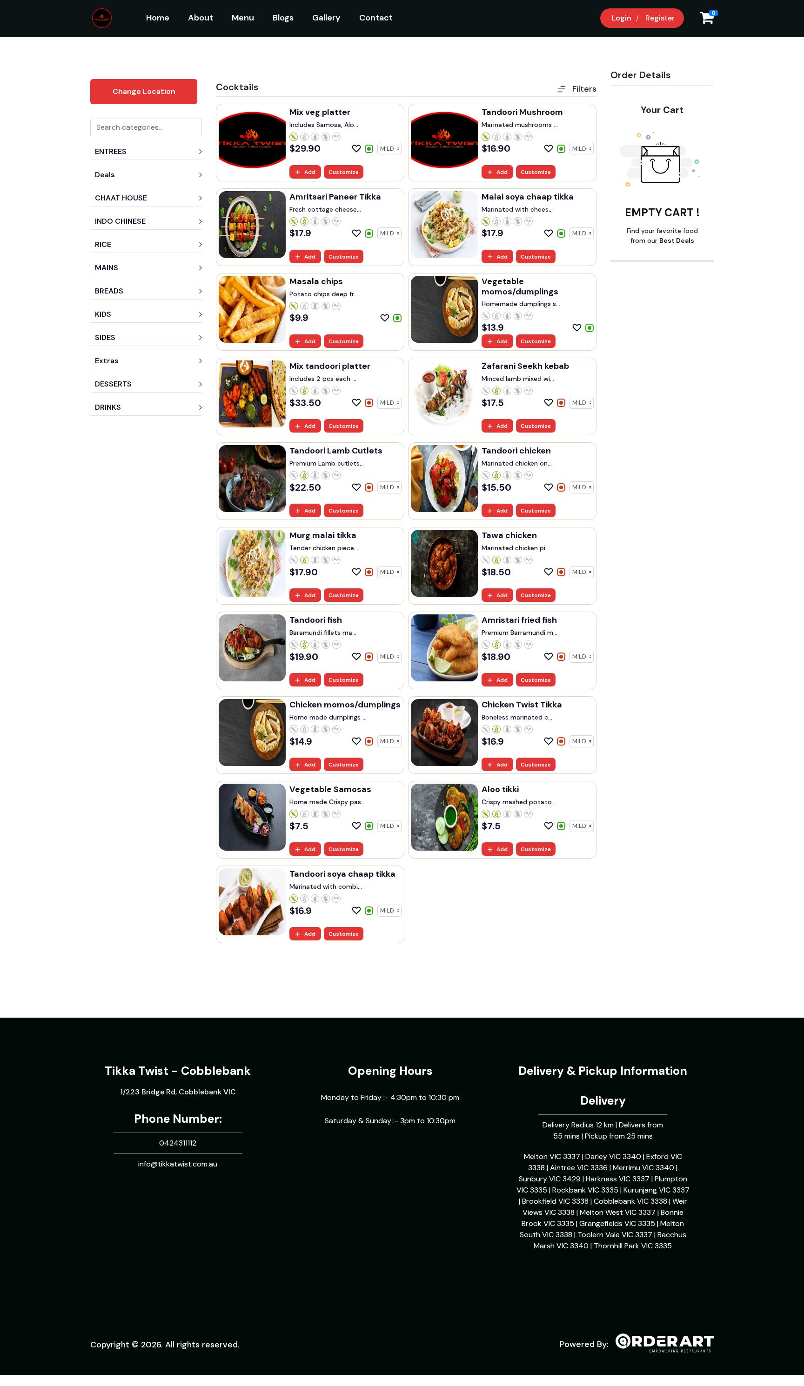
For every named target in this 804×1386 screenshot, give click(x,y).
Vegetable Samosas (330, 789)
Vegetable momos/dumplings (520, 286)
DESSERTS (113, 384)
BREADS (109, 291)
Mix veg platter (319, 112)
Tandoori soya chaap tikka (342, 874)
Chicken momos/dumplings (345, 704)
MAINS (106, 268)
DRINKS (108, 407)
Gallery (326, 17)
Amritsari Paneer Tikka (335, 196)
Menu (243, 17)
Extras (107, 361)
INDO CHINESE (120, 221)
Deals (105, 175)
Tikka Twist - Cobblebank (178, 1071)
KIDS (103, 314)
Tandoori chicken (516, 450)
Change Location (144, 91)
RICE (103, 244)
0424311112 (177, 1143)
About (200, 17)
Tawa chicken (509, 535)
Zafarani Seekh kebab (525, 366)
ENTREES (111, 151)
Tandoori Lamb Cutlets (335, 450)
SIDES (105, 337)
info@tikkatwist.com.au (177, 1164)
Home (157, 17)
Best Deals (676, 240)
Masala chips (316, 281)
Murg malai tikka (322, 535)
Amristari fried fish (519, 620)
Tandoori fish (315, 620)
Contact (376, 17)
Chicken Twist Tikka (522, 704)
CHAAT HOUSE (121, 198)
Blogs (283, 17)
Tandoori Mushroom (522, 112)
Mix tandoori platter (329, 366)
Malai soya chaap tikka (528, 196)
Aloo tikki (500, 789)
